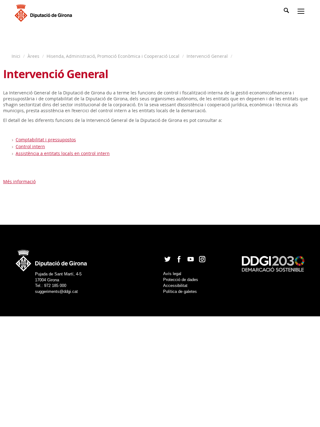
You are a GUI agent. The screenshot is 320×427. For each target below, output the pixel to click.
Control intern (30, 146)
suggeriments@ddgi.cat (56, 291)
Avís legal (172, 273)
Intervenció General (207, 56)
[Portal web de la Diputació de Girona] (52, 258)
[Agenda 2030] (273, 263)
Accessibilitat (175, 285)
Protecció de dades (180, 279)
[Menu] (302, 12)
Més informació (19, 181)
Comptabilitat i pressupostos (46, 140)
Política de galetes (180, 291)
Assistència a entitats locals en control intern (63, 153)
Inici (17, 56)
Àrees (33, 56)
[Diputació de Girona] (44, 12)
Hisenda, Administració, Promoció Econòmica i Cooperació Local (113, 56)
